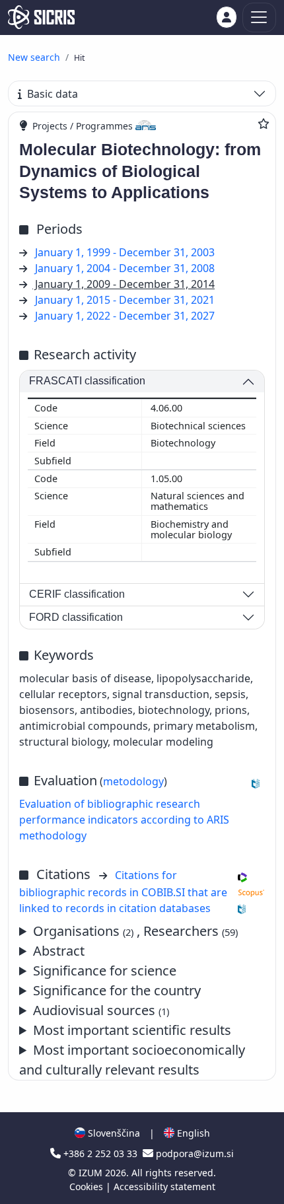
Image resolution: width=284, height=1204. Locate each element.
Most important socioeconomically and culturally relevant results (132, 1060)
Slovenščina (112, 1133)
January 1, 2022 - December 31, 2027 (125, 315)
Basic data (52, 94)
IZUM (92, 1172)
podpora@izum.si (193, 1153)
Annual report (139, 1030)
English (192, 1133)
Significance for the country (117, 990)
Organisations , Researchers (135, 931)
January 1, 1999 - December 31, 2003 (125, 252)
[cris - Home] (41, 17)
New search (34, 57)
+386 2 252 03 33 (100, 1153)
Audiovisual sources (101, 1010)
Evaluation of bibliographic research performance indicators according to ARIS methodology (124, 820)
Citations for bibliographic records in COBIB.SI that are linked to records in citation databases (123, 891)
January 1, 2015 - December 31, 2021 (125, 300)
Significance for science (104, 970)
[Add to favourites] (263, 123)
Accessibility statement (164, 1186)
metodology (133, 781)
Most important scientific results (132, 1030)
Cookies (87, 1186)
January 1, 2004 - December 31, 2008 (125, 268)
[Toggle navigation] (259, 17)
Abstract (59, 951)
